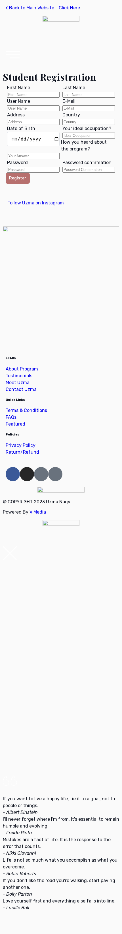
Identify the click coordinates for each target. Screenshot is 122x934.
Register (17, 178)
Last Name (73, 87)
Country (71, 115)
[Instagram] (27, 474)
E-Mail (68, 101)
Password (17, 162)
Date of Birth (21, 128)
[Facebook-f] (13, 474)
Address (16, 115)
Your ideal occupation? (86, 128)
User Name (18, 101)
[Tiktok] (55, 474)
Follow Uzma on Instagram (35, 203)
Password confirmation (87, 162)
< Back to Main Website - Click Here (43, 8)
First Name (18, 87)
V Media (38, 512)
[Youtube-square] (41, 474)
